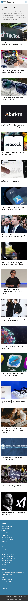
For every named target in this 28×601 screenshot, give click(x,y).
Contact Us (4, 588)
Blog (25, 596)
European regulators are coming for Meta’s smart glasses (13, 402)
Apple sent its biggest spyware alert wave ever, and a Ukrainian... (13, 181)
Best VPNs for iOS (6, 552)
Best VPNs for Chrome (7, 563)
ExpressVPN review (6, 526)
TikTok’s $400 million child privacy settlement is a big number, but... (12, 43)
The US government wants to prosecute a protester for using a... (13, 486)
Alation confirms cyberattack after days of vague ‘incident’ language (13, 126)
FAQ (2, 577)
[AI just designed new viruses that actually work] (14, 335)
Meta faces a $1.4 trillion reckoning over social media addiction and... (13, 235)
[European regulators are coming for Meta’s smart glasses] (14, 390)
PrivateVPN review (6, 533)
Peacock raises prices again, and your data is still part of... (13, 153)
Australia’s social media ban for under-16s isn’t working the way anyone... (12, 430)
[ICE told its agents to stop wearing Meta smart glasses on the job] (14, 87)
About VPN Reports (6, 579)
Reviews (20, 596)
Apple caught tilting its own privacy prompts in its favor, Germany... (13, 208)
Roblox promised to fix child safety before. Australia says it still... (13, 71)
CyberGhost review (6, 537)
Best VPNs (8, 596)
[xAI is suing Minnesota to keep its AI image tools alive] (14, 501)
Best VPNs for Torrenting (8, 558)
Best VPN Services (6, 550)
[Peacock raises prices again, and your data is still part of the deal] (14, 141)
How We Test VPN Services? (8, 582)
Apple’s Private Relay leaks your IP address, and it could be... (12, 374)
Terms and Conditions (7, 586)
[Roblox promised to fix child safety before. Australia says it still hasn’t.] (14, 59)
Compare (15, 596)
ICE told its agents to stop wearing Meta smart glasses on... (12, 98)
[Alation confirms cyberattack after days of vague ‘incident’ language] (14, 114)
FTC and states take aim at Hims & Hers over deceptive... (12, 458)
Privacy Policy (5, 584)
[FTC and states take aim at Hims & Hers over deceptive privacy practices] (14, 447)
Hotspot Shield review (7, 539)
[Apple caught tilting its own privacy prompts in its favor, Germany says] (14, 196)
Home (3, 596)
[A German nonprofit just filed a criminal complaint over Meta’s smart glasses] (14, 278)
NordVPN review (5, 528)
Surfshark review (6, 531)
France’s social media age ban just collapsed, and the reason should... (12, 263)
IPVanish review (5, 535)
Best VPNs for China (6, 560)
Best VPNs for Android (7, 554)
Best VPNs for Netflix (7, 556)
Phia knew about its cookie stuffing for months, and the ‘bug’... (13, 319)
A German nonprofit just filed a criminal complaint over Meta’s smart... (11, 291)
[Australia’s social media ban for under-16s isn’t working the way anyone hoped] (14, 417)
